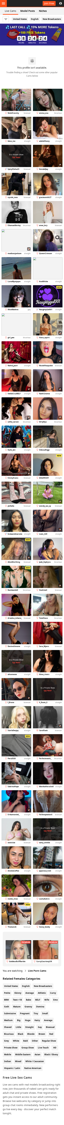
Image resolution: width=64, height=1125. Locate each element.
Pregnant (25, 1013)
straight (29, 1027)
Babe (28, 999)
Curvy (53, 992)
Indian (7, 1061)
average (48, 1020)
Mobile (7, 1054)
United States (20, 19)
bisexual (50, 1027)
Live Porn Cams (37, 970)
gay (40, 1027)
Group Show (28, 1047)
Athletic (42, 992)
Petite (7, 992)
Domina (40, 1006)
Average (29, 992)
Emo (55, 999)
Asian (37, 1054)
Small (45, 1013)
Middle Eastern (23, 1054)
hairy (37, 1020)
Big (18, 1020)
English (35, 19)
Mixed (18, 1061)
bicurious (9, 1034)
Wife (46, 999)
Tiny (36, 1013)
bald (25, 1040)
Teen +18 (17, 999)
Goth (6, 1006)
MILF (37, 999)
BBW (6, 999)
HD (54, 1047)
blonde (30, 1034)
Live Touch (43, 1047)
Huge (27, 1020)
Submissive (10, 1013)
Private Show (10, 1047)
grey (6, 1040)
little (18, 1027)
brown (42, 1034)
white (16, 1040)
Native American (32, 1068)
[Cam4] (18, 3)
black (20, 1034)
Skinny (17, 992)
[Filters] (6, 19)
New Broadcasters (52, 19)
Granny (28, 1006)
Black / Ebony (51, 1054)
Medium (8, 1020)
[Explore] (3, 3)
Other (35, 1040)
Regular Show (49, 1040)
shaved (8, 1027)
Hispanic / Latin (12, 1068)
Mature (16, 1006)
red (51, 1034)
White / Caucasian (34, 1061)
